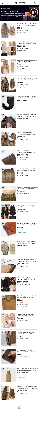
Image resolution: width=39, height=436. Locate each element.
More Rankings (33, 8)
